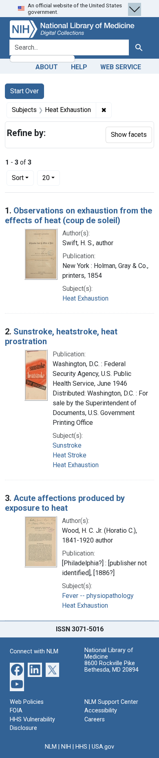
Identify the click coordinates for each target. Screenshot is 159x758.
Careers (94, 719)
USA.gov (103, 746)
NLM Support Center (111, 702)
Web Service (120, 67)
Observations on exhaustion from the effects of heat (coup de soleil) (78, 215)
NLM (51, 746)
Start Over (24, 91)
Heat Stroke (69, 455)
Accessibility (100, 710)
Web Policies (27, 702)
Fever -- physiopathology (98, 596)
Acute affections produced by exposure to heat (65, 503)
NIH (66, 746)
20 (51, 178)
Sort (18, 178)
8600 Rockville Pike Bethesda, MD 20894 (111, 666)
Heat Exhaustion (85, 298)
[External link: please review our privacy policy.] (17, 669)
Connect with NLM (34, 651)
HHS (81, 746)
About (46, 67)
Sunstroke (67, 445)
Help (79, 67)
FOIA (16, 710)
